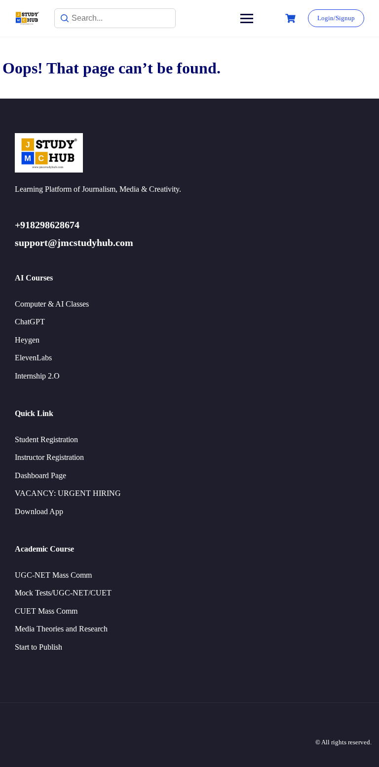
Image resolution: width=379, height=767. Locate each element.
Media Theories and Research (61, 629)
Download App (39, 511)
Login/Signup (336, 18)
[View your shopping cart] (291, 18)
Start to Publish (38, 647)
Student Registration (46, 439)
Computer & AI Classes (52, 304)
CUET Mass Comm (46, 611)
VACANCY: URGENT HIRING (68, 493)
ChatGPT (30, 321)
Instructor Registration (49, 457)
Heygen (27, 340)
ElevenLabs (33, 357)
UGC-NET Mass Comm (53, 575)
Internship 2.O (37, 376)
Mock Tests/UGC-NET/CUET (63, 593)
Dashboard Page (40, 475)
